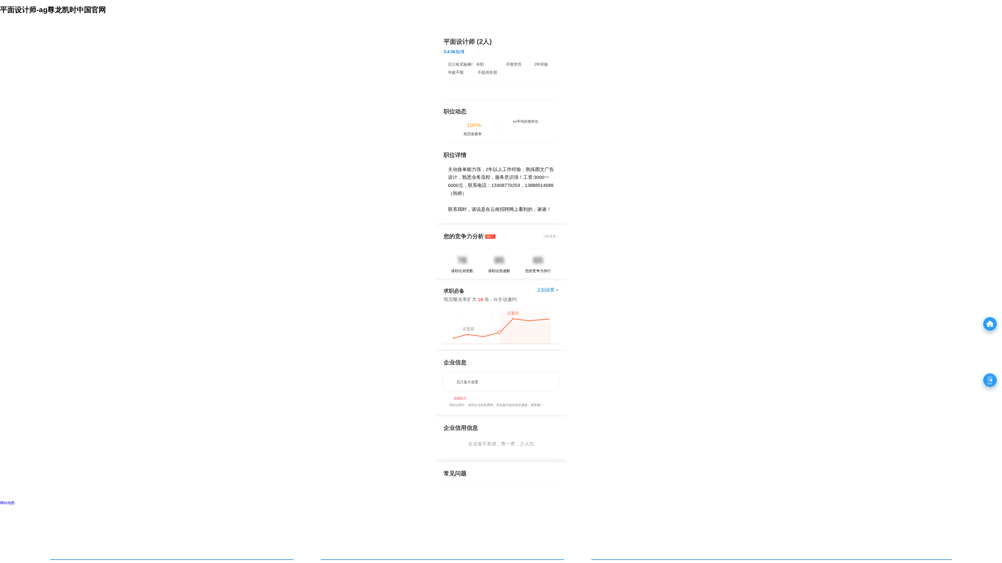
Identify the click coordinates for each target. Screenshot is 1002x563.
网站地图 (7, 503)
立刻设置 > (547, 289)
